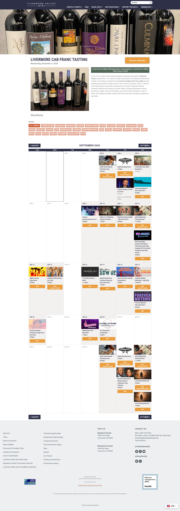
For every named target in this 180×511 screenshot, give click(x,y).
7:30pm (102, 221)
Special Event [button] (92, 126)
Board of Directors (9, 441)
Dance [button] (144, 130)
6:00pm (102, 171)
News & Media (8, 445)
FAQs (87, 7)
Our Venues (48, 456)
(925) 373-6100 (145, 433)
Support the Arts (129, 7)
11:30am (85, 282)
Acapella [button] (60, 126)
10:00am (138, 282)
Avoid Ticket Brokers (10, 456)
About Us (6, 433)
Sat (142, 150)
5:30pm (102, 335)
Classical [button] (131, 126)
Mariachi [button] (71, 126)
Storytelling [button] (48, 126)
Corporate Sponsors (51, 441)
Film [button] (83, 134)
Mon (55, 150)
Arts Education (111, 7)
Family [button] (136, 130)
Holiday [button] (40, 130)
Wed (89, 150)
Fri (125, 150)
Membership (146, 7)
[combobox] (140, 2)
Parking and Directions (52, 460)
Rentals (46, 452)
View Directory (140, 440)
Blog (45, 448)
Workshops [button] (66, 130)
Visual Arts (96, 7)
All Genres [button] (34, 126)
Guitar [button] (49, 130)
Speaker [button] (62, 134)
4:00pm (84, 221)
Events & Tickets (74, 7)
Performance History (51, 463)
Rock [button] (31, 134)
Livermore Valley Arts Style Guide (15, 460)
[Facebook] (136, 451)
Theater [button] (127, 130)
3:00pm (32, 282)
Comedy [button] (76, 130)
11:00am (138, 221)
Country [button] (117, 130)
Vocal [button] (108, 130)
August (35, 146)
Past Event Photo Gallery (53, 445)
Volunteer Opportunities (52, 433)
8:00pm (137, 193)
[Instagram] (140, 451)
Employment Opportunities (53, 437)
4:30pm (120, 169)
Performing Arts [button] (90, 130)
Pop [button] (56, 130)
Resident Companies (11, 452)
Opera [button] (32, 130)
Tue (72, 150)
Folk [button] (140, 126)
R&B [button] (101, 130)
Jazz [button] (38, 134)
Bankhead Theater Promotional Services (18, 463)
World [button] (53, 134)
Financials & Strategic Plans (13, 448)
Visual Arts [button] (73, 134)
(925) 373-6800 (149, 436)
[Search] (151, 2)
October (144, 146)
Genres (31, 122)
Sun (37, 150)
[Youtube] (144, 451)
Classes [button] (111, 126)
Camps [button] (80, 126)
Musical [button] (120, 126)
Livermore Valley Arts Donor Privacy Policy (90, 485)
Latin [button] (102, 126)
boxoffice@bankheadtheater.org (146, 438)
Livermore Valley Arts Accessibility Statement (19, 467)
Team (5, 437)
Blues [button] (45, 134)
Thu (107, 150)
